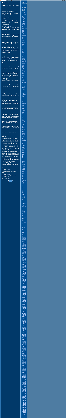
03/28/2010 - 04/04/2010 (24, 384)
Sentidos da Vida (23, 69)
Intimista (22, 137)
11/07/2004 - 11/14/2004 (24, 269)
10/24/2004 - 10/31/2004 (24, 268)
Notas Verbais (23, 178)
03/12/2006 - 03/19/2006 (24, 298)
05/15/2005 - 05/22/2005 (24, 280)
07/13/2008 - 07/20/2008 (24, 348)
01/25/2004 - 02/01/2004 (24, 252)
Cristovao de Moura (23, 207)
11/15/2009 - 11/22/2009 (24, 376)
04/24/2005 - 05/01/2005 (24, 279)
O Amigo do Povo (23, 110)
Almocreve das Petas (23, 18)
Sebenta (22, 155)
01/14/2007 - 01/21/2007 (24, 316)
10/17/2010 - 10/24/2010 (24, 395)
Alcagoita (22, 119)
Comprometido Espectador (24, 206)
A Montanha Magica (23, 13)
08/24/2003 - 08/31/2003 (24, 243)
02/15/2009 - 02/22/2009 (24, 360)
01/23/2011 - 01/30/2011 (24, 401)
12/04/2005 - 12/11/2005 (24, 292)
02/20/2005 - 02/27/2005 (24, 275)
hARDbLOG (23, 40)
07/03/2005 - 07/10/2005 (24, 283)
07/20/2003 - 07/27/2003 (24, 241)
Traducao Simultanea (23, 95)
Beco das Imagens (23, 21)
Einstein (22, 210)
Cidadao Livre (23, 205)
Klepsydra (22, 45)
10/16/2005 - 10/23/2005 (24, 289)
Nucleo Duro (23, 146)
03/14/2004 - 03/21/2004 (24, 255)
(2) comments (9, 17)
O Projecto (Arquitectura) (24, 180)
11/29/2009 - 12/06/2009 (24, 377)
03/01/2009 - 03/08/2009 (24, 361)
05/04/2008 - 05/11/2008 (24, 344)
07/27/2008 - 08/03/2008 (24, 349)
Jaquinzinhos (23, 216)
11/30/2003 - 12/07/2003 (24, 249)
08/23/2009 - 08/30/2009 (24, 371)
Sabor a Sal (23, 154)
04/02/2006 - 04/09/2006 (24, 299)
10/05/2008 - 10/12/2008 (24, 352)
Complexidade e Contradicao (24, 28)
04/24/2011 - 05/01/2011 (24, 406)
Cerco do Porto (23, 126)
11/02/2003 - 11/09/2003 (24, 247)
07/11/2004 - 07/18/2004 (24, 262)
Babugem (22, 20)
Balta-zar (22, 122)
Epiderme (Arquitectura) (24, 172)
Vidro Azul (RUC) (23, 187)
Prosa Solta (23, 62)
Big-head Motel (23, 123)
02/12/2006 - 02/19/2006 (24, 296)
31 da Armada (23, 96)
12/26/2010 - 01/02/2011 (24, 399)
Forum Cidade (23, 106)
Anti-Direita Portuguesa (24, 100)
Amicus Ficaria (23, 120)
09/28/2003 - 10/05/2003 (24, 245)
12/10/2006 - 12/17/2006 (24, 314)
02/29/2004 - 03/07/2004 (24, 254)
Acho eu (22, 83)
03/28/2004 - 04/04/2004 (24, 256)
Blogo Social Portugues (24, 103)
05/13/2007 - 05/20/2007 (24, 323)
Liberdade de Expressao (24, 217)
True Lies (22, 77)
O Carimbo (23, 147)
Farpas (22, 213)
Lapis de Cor (23, 138)
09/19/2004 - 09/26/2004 (24, 266)
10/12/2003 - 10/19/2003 (24, 246)
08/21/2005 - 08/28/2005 (24, 286)
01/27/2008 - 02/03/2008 (24, 338)
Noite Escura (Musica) (24, 177)
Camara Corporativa (23, 24)
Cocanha (22, 27)
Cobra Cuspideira (23, 104)
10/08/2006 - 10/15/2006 (24, 310)
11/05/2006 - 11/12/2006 (24, 312)
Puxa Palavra (23, 113)
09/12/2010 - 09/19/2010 (24, 393)
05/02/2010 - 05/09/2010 (24, 386)
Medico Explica (23, 49)
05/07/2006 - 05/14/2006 (24, 301)
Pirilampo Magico (23, 152)
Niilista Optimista (23, 145)
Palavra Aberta (23, 112)
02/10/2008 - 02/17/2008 (24, 339)
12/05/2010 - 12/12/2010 (24, 398)
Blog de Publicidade (23, 168)
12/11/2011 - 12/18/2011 (24, 414)
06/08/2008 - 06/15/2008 (24, 346)
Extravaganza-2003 (23, 212)
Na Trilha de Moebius (23, 54)
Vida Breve (23, 79)
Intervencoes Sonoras (23, 174)
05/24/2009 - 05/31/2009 (24, 366)
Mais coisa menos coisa (24, 140)
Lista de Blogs (23, 218)
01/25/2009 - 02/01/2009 (24, 359)
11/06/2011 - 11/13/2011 (24, 413)
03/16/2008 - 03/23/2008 (24, 341)
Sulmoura (22, 74)
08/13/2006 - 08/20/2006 (24, 307)
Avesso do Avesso (23, 102)
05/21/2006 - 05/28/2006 (24, 302)
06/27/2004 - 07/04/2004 (24, 261)
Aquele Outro (23, 200)
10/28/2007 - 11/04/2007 (24, 333)
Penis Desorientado (23, 196)
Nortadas (22, 91)
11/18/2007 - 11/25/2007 (24, 334)
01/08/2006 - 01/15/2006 (24, 294)
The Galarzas (23, 159)
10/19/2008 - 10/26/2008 (24, 353)
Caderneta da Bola (23, 169)
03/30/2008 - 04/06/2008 (24, 342)
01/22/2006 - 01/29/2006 (24, 295)
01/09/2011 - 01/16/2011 (24, 400)
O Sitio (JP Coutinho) (23, 93)
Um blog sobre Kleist (23, 78)
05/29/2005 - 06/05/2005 (24, 281)
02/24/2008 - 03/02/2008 (24, 340)
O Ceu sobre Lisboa (23, 55)
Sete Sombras (23, 70)
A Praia (22, 199)
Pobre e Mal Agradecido (24, 60)
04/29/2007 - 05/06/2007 (24, 322)
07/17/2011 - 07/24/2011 (24, 411)
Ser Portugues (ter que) (24, 156)
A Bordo (22, 11)
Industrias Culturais (23, 43)
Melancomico (23, 50)
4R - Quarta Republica (24, 94)
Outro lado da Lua (23, 151)
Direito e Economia (23, 171)
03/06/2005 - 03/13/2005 (24, 276)
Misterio (22, 143)
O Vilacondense (23, 149)
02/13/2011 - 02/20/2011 (24, 402)
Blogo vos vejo (23, 202)
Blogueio (22, 190)
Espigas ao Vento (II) (23, 211)
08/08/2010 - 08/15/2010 (24, 391)
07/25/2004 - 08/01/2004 (24, 263)
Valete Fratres (23, 232)
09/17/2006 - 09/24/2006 (24, 309)
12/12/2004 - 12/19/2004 (24, 271)
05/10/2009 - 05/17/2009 (24, 365)
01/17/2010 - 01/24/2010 (24, 380)
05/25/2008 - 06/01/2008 (24, 345)
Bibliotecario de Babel (23, 22)
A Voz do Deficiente (23, 15)
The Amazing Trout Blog (24, 158)
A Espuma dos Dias (23, 12)
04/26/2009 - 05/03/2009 (24, 364)
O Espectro (23, 223)
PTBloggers (23, 191)
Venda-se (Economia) (23, 186)
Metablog (22, 51)
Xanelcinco (23, 220)
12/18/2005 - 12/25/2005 (24, 293)
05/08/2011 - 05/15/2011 (24, 407)
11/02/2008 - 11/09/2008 (24, 354)
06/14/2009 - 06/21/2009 (24, 367)
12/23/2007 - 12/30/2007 (24, 336)
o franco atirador (8, 68)
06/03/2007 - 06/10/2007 (24, 324)
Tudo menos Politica (23, 161)
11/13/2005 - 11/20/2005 (24, 291)
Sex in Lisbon (23, 182)
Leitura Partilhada (23, 46)
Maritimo (22, 175)
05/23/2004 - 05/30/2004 (24, 259)
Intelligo (22, 215)
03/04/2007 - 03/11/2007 (24, 319)
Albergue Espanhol (23, 17)
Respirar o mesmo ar (23, 181)
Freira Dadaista (23, 214)
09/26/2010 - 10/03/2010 (24, 394)
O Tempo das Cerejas (23, 111)
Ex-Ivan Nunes (23, 105)
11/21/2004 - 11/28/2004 (24, 270)
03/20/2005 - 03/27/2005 (24, 277)
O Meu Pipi (23, 195)
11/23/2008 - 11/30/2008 (24, 355)
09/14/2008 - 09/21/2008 (24, 351)
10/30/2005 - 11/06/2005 (24, 290)
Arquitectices (23, 167)
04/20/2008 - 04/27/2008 (24, 343)
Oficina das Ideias (23, 58)
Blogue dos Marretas (23, 85)
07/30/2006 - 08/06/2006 (24, 306)
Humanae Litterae (23, 42)
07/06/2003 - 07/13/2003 (24, 240)
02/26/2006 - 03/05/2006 (24, 297)
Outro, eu (22, 225)
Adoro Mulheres (23, 194)
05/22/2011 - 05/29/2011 (24, 408)
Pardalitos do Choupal (23, 179)
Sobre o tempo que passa (24, 71)
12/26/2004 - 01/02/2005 (24, 272)
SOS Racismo (23, 73)
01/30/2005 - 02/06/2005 (24, 274)
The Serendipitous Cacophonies (23, 184)
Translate (22, 235)
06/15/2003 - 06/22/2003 (24, 239)
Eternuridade (23, 37)
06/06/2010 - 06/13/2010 (24, 388)
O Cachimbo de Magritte (24, 92)
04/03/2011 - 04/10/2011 (24, 405)
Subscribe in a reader (23, 9)
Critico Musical (23, 30)
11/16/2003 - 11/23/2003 (24, 248)
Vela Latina (23, 163)
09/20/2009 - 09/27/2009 (24, 373)
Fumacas (22, 88)
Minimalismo (23, 142)
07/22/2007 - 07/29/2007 (24, 327)
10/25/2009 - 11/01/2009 (24, 375)
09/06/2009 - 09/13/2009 (24, 372)
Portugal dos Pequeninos (24, 61)
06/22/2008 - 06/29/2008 (24, 347)
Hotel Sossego (23, 41)
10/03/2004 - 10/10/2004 (24, 267)
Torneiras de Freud (23, 160)
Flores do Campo (23, 134)
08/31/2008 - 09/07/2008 (24, 350)
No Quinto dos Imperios (24, 222)
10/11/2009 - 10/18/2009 (24, 374)
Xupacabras (23, 80)
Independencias (23, 107)
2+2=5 (22, 99)
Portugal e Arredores (23, 227)
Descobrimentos (23, 209)
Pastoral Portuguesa (23, 59)
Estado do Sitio (23, 36)
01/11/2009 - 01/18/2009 (24, 358)
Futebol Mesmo (23, 173)
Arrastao (22, 101)
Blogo (22, 189)
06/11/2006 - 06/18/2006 (24, 303)
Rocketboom (23, 67)
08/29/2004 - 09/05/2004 (24, 265)
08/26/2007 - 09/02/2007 (24, 329)
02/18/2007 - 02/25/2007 (24, 318)
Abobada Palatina (23, 118)
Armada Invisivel (23, 121)
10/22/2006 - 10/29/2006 (24, 311)
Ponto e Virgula (23, 153)
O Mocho (22, 56)
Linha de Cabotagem (23, 139)
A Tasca (22, 117)
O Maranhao (23, 224)
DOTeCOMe (23, 33)
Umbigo (22, 162)
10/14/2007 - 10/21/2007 (24, 332)
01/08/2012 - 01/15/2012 (24, 415)
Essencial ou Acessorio (24, 35)
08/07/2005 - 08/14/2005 (24, 285)
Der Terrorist (23, 32)
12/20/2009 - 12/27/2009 (24, 378)
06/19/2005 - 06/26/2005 (24, 282)
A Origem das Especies (24, 14)
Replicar (22, 229)
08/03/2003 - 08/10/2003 (24, 242)
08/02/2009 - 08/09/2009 (24, 370)
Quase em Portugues (23, 63)
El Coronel (22, 132)
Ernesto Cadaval (23, 133)
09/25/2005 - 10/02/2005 (24, 288)
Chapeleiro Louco (23, 127)
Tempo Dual (23, 75)
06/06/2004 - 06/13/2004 (24, 260)
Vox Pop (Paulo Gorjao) (24, 97)
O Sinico (22, 57)
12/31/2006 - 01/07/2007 (24, 315)
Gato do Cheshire (23, 89)
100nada (22, 115)
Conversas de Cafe (23, 129)
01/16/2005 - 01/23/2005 (24, 273)
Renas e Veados (23, 65)
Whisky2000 (23, 234)
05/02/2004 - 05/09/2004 (24, 258)
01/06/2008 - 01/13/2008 (24, 337)
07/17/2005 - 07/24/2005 (24, 284)
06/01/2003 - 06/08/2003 (24, 238)
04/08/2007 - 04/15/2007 (24, 321)
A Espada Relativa (23, 116)
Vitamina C (23, 233)
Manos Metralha (23, 141)
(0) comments (10, 39)
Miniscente (23, 52)
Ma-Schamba (23, 48)
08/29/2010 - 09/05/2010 (24, 392)
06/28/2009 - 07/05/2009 (24, 368)
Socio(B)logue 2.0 (23, 183)
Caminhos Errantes (23, 86)
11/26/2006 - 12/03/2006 (24, 313)
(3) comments (9, 46)
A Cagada (22, 193)
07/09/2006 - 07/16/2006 (24, 305)
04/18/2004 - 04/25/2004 (24, 257)
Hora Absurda (23, 136)
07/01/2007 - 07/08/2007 (24, 326)
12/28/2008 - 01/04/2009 (24, 357)
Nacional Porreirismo (23, 221)
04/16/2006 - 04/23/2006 (24, 300)
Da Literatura (23, 31)
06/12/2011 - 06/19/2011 (24, 409)
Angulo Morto (23, 19)
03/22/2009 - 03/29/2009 (24, 362)
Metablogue (23, 176)
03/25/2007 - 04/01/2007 (24, 320)
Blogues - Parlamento (23, 23)
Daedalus (22, 130)
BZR (22, 204)
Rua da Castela (23, 68)
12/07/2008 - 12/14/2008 (24, 356)
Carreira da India (23, 25)
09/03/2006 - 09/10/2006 (24, 308)
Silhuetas (22, 157)
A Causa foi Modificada (24, 82)
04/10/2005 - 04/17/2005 (24, 278)
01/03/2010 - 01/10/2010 (24, 379)
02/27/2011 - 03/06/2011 (24, 403)
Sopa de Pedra (23, 72)
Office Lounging (23, 150)
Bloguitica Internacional (24, 203)
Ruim (22, 230)
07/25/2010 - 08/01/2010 (24, 390)
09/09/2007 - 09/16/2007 (24, 330)
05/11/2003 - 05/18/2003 (24, 237)
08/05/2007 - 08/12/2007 (24, 328)
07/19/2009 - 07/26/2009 (24, 369)
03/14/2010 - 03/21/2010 (24, 383)
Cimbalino (22, 128)
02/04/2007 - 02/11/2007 (24, 317)
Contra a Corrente (23, 87)
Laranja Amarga (23, 109)
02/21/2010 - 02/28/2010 (24, 382)
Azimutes (22, 84)
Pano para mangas (23, 226)
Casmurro (22, 26)
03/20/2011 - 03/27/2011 (24, 404)
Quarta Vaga (23, 228)
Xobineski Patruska (23, 164)
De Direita (22, 208)
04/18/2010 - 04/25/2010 (24, 385)
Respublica (23, 66)
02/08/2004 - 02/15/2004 (24, 253)
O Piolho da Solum (23, 148)
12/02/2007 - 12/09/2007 (24, 335)
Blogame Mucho (23, 124)
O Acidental (10, 58)
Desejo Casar (23, 131)
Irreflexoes (23, 108)
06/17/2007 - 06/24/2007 (24, 325)
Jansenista (23, 44)
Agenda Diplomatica (23, 166)
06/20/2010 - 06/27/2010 (24, 389)
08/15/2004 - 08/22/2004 (24, 264)
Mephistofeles (23, 219)
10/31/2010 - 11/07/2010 (24, 396)
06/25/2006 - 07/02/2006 (24, 304)
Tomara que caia (23, 76)
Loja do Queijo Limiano (24, 90)
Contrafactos (23, 29)
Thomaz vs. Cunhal (23, 231)
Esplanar (22, 34)
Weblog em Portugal (23, 192)
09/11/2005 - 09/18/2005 (24, 287)
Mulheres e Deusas (23, 144)
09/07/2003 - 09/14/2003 (24, 244)
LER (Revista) (23, 47)
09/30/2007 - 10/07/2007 (24, 331)
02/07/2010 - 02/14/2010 (24, 381)
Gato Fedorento (23, 135)
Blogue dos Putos (23, 125)
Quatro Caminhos (23, 64)
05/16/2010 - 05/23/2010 (24, 387)
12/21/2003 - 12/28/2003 (24, 250)
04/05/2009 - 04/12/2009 (24, 363)
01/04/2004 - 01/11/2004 (24, 251)
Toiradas (22, 185)
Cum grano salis (23, 170)
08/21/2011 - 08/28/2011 (24, 412)
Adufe (22, 16)
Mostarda (22, 53)
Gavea (22, 39)
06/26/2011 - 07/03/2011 (24, 410)
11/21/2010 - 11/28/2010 (24, 397)
